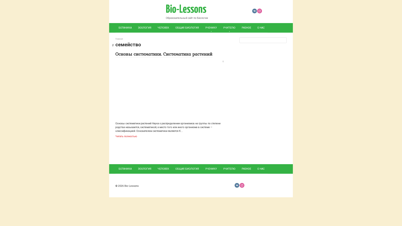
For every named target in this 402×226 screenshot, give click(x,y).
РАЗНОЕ (246, 27)
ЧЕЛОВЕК (163, 27)
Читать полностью (126, 136)
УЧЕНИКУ (211, 27)
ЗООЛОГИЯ (144, 27)
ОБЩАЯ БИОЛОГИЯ (187, 27)
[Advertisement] (263, 103)
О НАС (261, 27)
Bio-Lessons (186, 9)
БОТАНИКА (125, 27)
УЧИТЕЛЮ (229, 27)
